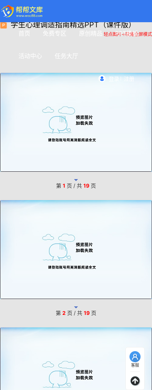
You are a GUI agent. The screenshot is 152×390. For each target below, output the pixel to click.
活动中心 (30, 56)
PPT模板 (126, 33)
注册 (129, 78)
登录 (114, 78)
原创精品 (91, 33)
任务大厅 (66, 56)
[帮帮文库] (22, 11)
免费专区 (54, 33)
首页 (24, 33)
